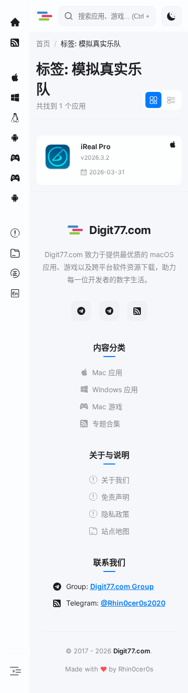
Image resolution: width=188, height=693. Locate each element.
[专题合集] (15, 42)
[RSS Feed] (137, 311)
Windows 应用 (115, 389)
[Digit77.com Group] (109, 311)
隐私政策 (115, 514)
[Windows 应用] (15, 97)
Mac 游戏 (107, 406)
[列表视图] (171, 100)
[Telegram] (81, 311)
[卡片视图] (153, 100)
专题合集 (106, 423)
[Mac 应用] (15, 77)
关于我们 (115, 480)
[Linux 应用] (15, 117)
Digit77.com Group (122, 586)
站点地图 (115, 531)
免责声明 (115, 497)
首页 (43, 43)
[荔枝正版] (15, 273)
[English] (15, 293)
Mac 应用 (107, 372)
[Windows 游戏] (15, 177)
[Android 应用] (15, 137)
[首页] (15, 22)
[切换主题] (171, 16)
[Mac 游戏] (15, 157)
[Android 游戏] (15, 197)
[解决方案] (15, 233)
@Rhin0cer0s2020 (133, 603)
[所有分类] (15, 253)
